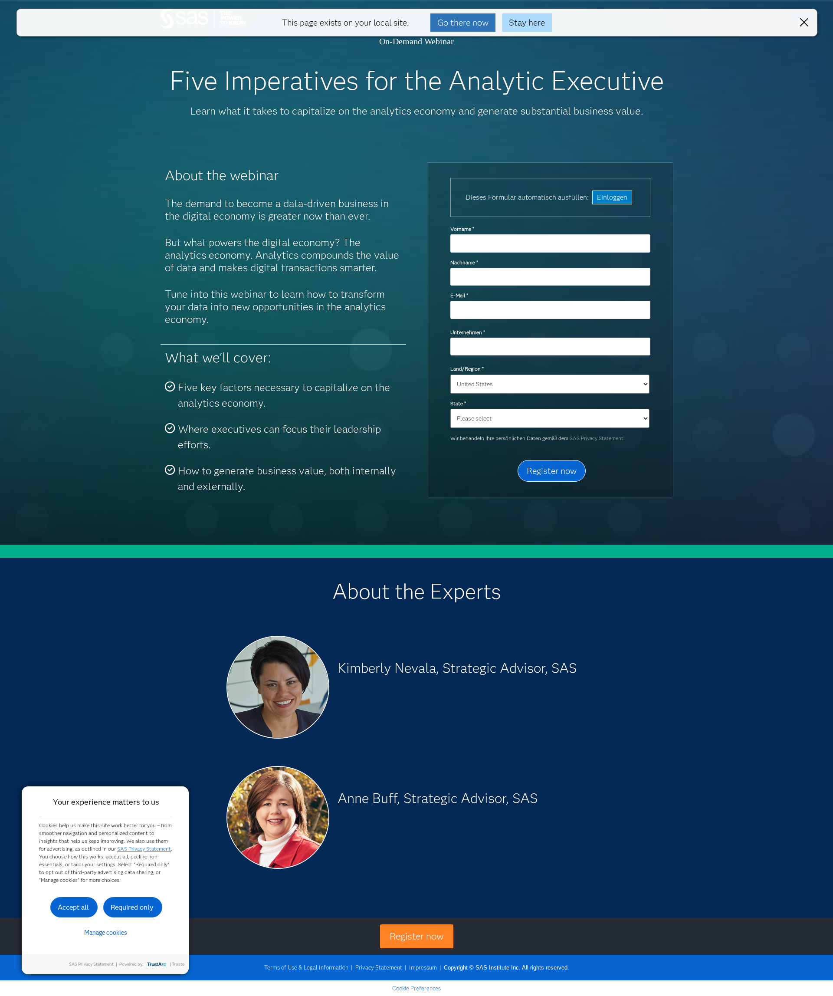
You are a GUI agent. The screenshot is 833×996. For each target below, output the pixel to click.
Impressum (423, 967)
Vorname (462, 229)
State (458, 403)
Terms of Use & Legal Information (306, 967)
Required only (132, 907)
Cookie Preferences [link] (416, 988)
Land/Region (466, 368)
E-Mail (459, 295)
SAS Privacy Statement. (597, 438)
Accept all (73, 907)
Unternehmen (467, 332)
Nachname (464, 262)
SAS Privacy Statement (144, 848)
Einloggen (612, 197)
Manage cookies (105, 933)
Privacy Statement (378, 967)
